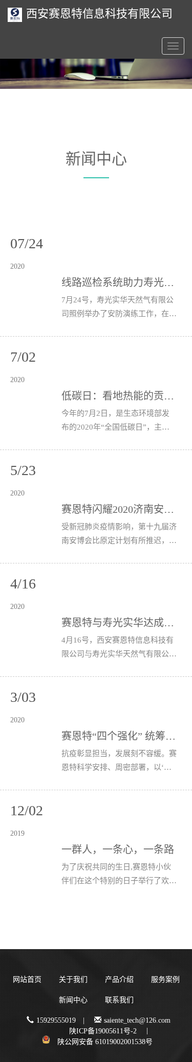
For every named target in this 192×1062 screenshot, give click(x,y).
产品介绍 (119, 979)
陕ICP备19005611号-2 (103, 1031)
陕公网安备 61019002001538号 (105, 1042)
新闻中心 (73, 1000)
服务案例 (165, 979)
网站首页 (27, 979)
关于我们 (73, 979)
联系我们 (119, 1000)
